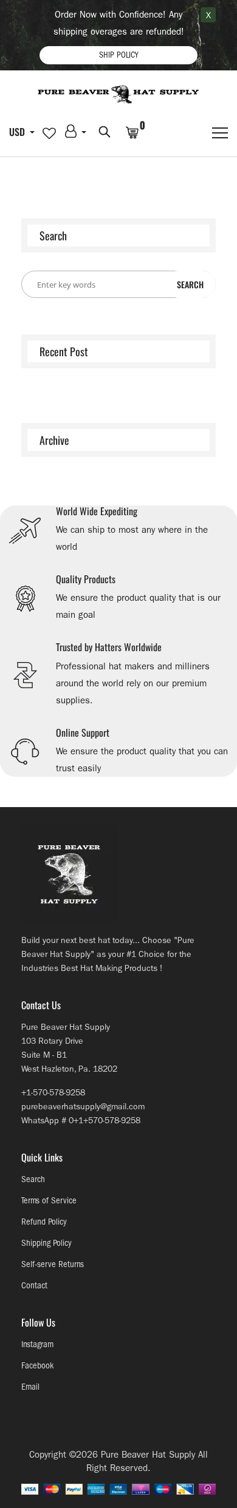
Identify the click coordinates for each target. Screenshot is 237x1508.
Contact (34, 1285)
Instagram (37, 1344)
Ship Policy (118, 55)
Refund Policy (44, 1222)
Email (30, 1387)
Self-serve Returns (52, 1264)
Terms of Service (49, 1200)
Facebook (37, 1366)
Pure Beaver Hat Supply (148, 1454)
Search (33, 1179)
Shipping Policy (46, 1243)
